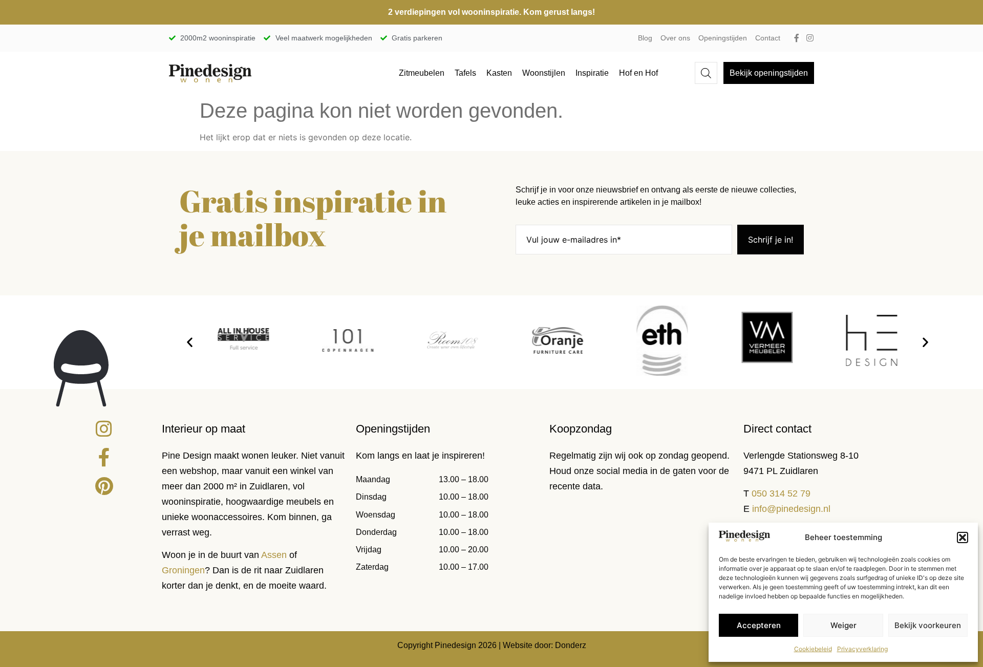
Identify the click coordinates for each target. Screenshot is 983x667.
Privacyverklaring (862, 649)
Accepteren (759, 625)
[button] (962, 537)
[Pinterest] (104, 486)
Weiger (843, 625)
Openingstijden (722, 38)
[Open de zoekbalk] (706, 73)
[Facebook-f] (797, 38)
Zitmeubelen (421, 73)
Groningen (183, 570)
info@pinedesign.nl (791, 509)
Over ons (675, 38)
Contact (767, 38)
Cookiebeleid (813, 649)
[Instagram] (810, 38)
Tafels (465, 73)
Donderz (570, 645)
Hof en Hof (638, 73)
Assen (274, 555)
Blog (645, 38)
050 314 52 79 (781, 493)
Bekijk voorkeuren (927, 625)
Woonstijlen (543, 73)
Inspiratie (592, 73)
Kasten (499, 73)
